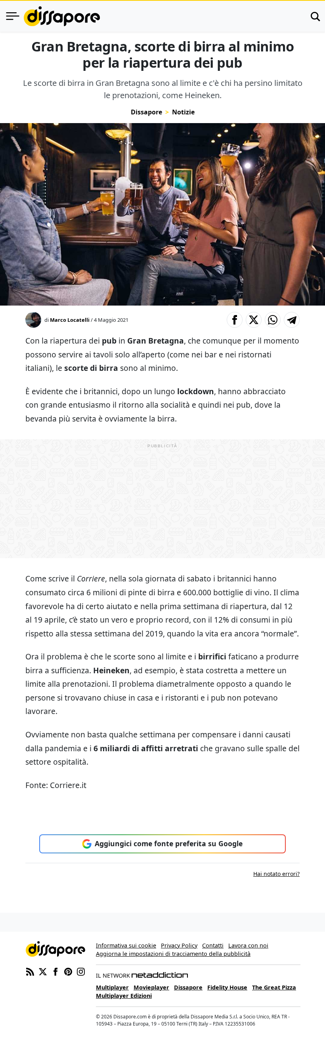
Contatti (213, 945)
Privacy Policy (179, 945)
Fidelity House (227, 987)
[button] (235, 320)
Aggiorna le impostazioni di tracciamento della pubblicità (173, 953)
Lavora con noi (248, 945)
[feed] (30, 971)
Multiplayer (112, 987)
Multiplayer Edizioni (124, 995)
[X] (43, 971)
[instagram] (81, 971)
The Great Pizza (274, 987)
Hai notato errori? (276, 873)
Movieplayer (151, 987)
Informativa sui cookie (126, 945)
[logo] (62, 16)
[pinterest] (68, 971)
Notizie (183, 112)
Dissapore (146, 112)
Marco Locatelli (70, 319)
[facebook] (55, 971)
